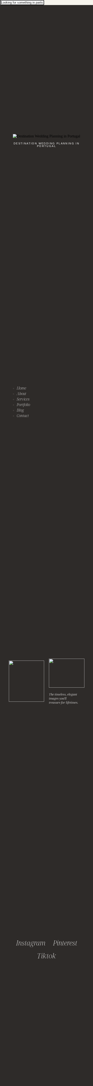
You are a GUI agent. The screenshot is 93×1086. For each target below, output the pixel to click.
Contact (23, 415)
